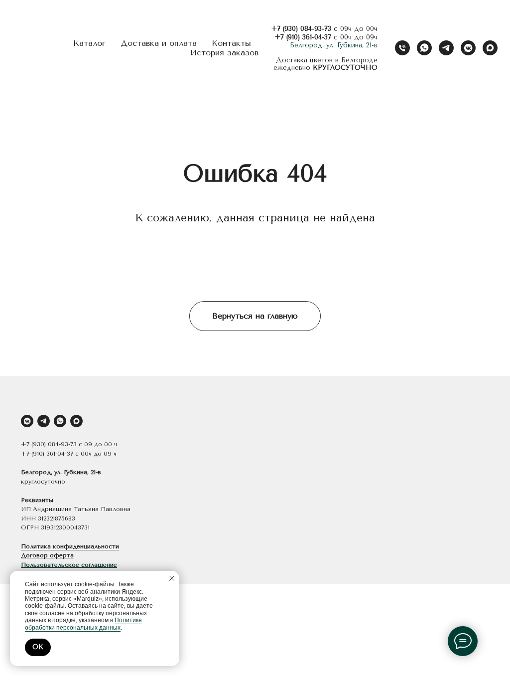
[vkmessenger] (468, 47)
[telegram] (446, 47)
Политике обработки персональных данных (83, 624)
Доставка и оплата (159, 43)
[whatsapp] (424, 47)
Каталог (89, 43)
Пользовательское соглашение (69, 564)
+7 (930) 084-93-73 (301, 28)
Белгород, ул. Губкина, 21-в (334, 45)
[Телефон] (402, 47)
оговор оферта (50, 555)
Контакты (231, 43)
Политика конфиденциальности (70, 546)
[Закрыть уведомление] (172, 578)
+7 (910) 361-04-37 (302, 37)
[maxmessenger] (490, 47)
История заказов (224, 52)
